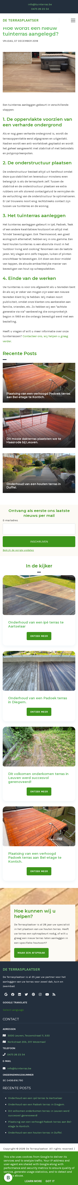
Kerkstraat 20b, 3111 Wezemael (27, 1041)
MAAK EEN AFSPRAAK (31, 952)
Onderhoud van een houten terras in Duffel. (35, 1132)
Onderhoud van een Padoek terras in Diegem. (36, 1104)
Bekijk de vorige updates (18, 550)
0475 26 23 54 (40, 8)
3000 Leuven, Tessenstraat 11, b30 (29, 1035)
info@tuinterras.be (40, 4)
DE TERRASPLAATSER (21, 20)
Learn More (33, 1181)
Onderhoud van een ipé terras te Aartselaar (35, 1098)
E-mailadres (10, 520)
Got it (50, 1181)
